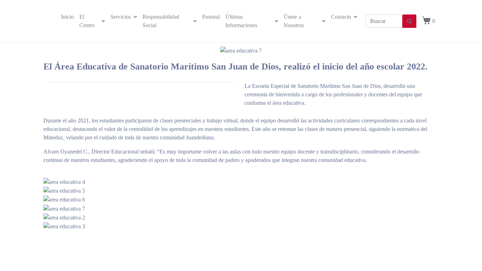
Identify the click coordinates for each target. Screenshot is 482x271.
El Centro (87, 21)
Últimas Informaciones (241, 21)
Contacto (341, 17)
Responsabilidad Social (161, 21)
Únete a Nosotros (294, 21)
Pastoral (211, 17)
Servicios (120, 17)
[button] (241, 235)
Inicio (67, 17)
